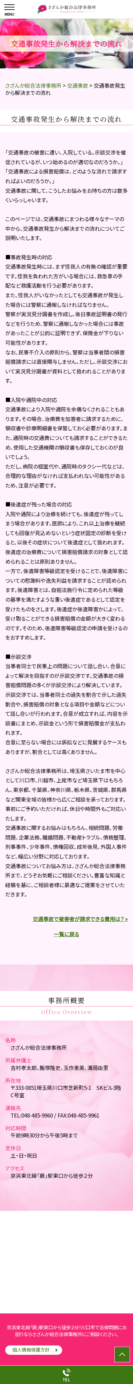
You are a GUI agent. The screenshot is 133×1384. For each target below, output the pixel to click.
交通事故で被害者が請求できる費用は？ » (80, 919)
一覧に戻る (66, 934)
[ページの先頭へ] (122, 1354)
